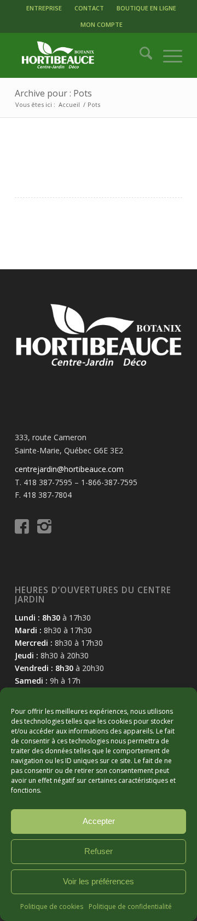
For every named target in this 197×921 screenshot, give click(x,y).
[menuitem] (44, 8)
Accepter (99, 821)
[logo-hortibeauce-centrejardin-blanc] (82, 55)
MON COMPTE (101, 24)
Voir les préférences (98, 881)
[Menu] (167, 55)
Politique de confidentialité (130, 906)
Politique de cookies (51, 906)
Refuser (98, 851)
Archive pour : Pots (53, 93)
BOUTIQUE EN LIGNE (146, 8)
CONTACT (89, 8)
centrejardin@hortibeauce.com (69, 469)
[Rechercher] (140, 55)
